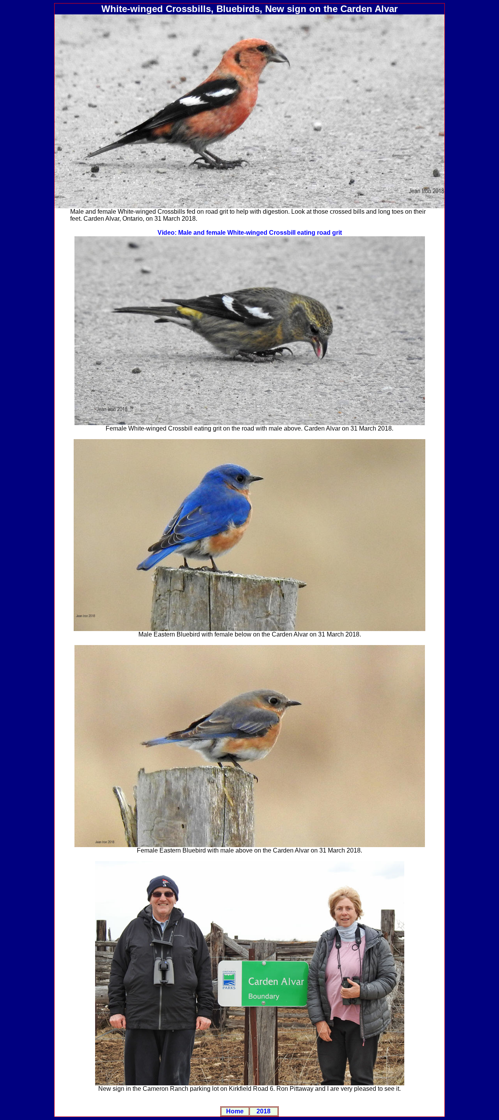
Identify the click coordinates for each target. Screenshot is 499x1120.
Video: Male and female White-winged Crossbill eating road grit (249, 232)
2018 (264, 1111)
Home (235, 1111)
